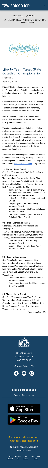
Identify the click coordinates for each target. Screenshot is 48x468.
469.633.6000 (24, 360)
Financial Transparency (24, 395)
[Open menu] (44, 5)
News (32, 16)
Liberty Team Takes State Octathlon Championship (27, 21)
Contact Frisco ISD (24, 366)
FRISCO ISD (18, 16)
